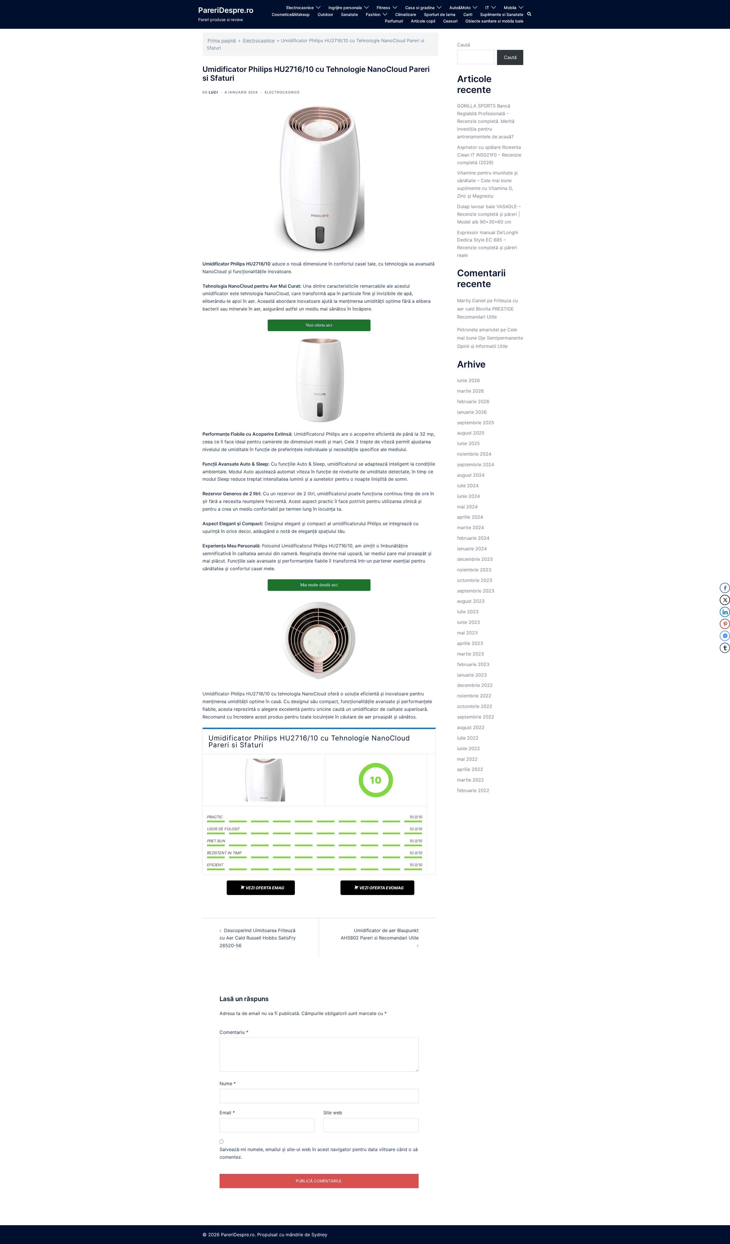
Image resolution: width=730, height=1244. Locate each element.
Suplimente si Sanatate (501, 14)
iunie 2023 (468, 622)
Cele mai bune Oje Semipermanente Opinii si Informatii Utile (490, 338)
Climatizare (405, 14)
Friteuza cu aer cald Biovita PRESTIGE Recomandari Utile (487, 309)
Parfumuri (394, 21)
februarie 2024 (473, 538)
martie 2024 (470, 527)
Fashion (373, 14)
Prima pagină (222, 40)
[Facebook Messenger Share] (725, 636)
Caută (463, 45)
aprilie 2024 (470, 517)
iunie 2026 (468, 380)
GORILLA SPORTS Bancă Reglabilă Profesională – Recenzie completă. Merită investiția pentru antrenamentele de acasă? (485, 121)
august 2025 (470, 433)
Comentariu (234, 1032)
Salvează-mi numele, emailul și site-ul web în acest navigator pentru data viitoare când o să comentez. (319, 1153)
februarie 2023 (473, 664)
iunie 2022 (468, 748)
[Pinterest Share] (725, 624)
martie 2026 (470, 391)
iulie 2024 (467, 485)
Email (227, 1112)
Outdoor (325, 14)
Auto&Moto (460, 7)
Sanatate (349, 14)
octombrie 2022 (474, 706)
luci (213, 92)
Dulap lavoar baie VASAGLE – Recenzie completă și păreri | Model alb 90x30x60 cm (489, 214)
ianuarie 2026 (472, 412)
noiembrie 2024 (474, 454)
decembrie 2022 (475, 685)
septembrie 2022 (475, 717)
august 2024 (470, 475)
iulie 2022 (467, 738)
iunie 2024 (468, 496)
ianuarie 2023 (472, 675)
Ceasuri (450, 21)
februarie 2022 (473, 790)
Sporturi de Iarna (439, 14)
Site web (332, 1112)
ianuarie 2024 (472, 548)
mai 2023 (467, 633)
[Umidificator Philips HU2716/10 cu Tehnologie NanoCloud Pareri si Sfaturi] (263, 780)
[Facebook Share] (725, 588)
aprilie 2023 (470, 643)
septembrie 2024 (475, 464)
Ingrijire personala (345, 7)
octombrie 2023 (474, 580)
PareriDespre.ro (226, 10)
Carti (467, 14)
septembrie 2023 (475, 591)
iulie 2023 (467, 611)
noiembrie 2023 (474, 570)
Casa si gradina (420, 7)
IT (487, 7)
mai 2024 (467, 507)
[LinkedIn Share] (725, 612)
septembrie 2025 (475, 422)
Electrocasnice (300, 7)
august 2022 (470, 727)
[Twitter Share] (725, 600)
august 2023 (470, 601)
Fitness (383, 7)
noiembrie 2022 (474, 696)
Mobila (510, 7)
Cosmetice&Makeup (291, 14)
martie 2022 (470, 780)
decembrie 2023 (475, 559)
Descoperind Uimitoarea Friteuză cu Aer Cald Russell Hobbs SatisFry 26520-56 (258, 938)
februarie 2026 (473, 401)
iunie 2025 (468, 443)
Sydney (319, 1234)
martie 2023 (470, 654)
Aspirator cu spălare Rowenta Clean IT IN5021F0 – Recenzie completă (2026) (489, 154)
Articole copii (423, 21)
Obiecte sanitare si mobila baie (494, 21)
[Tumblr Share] (725, 648)
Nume (228, 1083)
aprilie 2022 (470, 769)
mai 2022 (467, 759)
